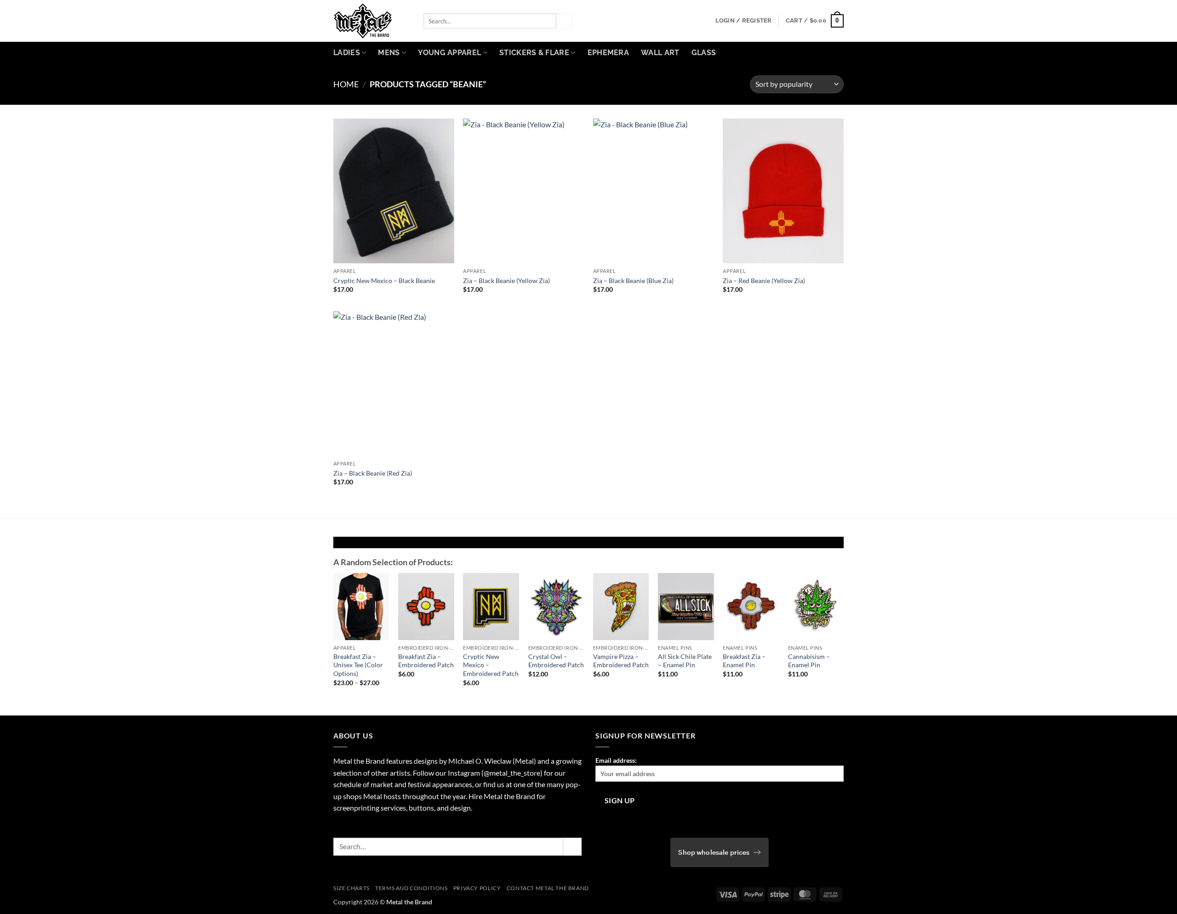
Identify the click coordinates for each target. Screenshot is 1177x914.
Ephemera (608, 52)
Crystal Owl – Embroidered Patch (556, 661)
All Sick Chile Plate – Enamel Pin (685, 661)
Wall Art (660, 52)
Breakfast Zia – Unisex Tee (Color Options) (358, 665)
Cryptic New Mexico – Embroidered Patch (491, 665)
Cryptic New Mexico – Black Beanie (384, 280)
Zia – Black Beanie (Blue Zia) (633, 280)
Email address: (616, 760)
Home (346, 84)
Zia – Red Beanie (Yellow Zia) (764, 280)
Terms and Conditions (411, 888)
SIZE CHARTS (351, 888)
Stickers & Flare (534, 52)
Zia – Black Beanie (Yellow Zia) (506, 280)
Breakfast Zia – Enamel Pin (744, 661)
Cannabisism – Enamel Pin (809, 661)
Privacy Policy (477, 888)
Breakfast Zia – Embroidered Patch (426, 661)
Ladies (346, 52)
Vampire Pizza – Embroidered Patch (621, 661)
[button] (743, 20)
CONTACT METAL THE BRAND (548, 888)
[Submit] (564, 21)
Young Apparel (449, 52)
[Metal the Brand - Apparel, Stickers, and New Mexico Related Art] (371, 21)
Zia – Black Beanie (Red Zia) (372, 473)
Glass (703, 52)
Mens (389, 52)
